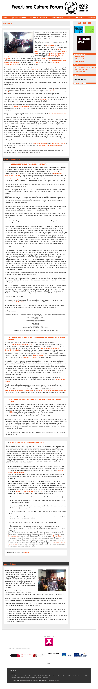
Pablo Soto (45, 59)
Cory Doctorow (35, 70)
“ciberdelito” (43, 99)
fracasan (37, 62)
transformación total (58, 143)
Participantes (57, 18)
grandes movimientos (40, 143)
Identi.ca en (81, 69)
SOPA (52, 46)
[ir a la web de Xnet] (49, 646)
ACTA (48, 46)
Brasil (41, 356)
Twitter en (85, 67)
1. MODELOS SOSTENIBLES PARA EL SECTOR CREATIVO (28, 164)
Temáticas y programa (39, 18)
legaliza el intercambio (56, 53)
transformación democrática (58, 114)
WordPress (19, 680)
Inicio (5, 18)
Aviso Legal (13, 670)
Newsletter (79, 83)
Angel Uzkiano (41, 680)
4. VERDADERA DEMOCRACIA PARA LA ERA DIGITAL (27, 442)
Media (69, 18)
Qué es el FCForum (19, 18)
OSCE (42, 491)
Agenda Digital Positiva (21, 106)
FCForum (91, 18)
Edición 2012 (9, 23)
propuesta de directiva (30, 357)
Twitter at (80, 72)
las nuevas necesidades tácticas (50, 145)
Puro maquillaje (28, 491)
